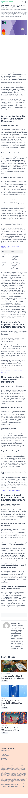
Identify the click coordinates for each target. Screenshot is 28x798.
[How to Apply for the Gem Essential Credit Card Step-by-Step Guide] (14, 696)
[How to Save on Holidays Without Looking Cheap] (14, 723)
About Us (3, 754)
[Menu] (26, 2)
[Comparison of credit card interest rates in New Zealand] (14, 671)
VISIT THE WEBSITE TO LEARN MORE (10, 490)
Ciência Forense (5, 755)
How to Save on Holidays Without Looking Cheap (10, 729)
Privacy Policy (4, 758)
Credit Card (4, 680)
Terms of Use (4, 759)
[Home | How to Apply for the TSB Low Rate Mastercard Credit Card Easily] (7, 2)
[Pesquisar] (22, 2)
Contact (3, 757)
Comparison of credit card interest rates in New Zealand (12, 677)
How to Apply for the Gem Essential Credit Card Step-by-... (12, 703)
